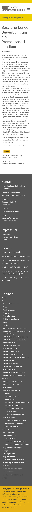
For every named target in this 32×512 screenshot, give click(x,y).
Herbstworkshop (11, 399)
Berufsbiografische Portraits (13, 463)
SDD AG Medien (8, 360)
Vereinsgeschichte (9, 310)
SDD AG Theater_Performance (14, 375)
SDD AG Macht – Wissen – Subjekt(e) (16, 357)
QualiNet (5, 378)
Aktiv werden (8, 387)
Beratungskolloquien (12, 405)
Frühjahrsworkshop (12, 396)
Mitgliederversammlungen (12, 447)
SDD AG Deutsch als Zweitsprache (15, 337)
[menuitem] (28, 8)
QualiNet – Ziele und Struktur (13, 381)
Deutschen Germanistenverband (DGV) (16, 256)
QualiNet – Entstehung (11, 384)
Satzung (6, 313)
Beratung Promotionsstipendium (12, 18)
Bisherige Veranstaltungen (15, 423)
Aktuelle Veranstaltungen (12, 469)
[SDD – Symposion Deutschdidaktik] (13, 8)
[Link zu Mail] (24, 510)
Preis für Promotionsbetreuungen (17, 444)
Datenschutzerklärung (10, 237)
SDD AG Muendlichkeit (11, 363)
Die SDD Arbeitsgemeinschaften (15, 328)
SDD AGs (5, 325)
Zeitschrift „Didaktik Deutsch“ (14, 460)
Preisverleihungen (9, 435)
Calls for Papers (8, 472)
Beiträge (5, 451)
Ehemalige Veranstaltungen (13, 475)
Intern (5, 322)
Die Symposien (8, 432)
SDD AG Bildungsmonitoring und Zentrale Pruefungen (16, 333)
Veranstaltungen (9, 417)
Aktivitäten (6, 429)
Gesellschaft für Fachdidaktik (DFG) (15, 267)
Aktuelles (5, 466)
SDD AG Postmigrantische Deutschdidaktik (12, 368)
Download (7, 151)
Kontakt (5, 240)
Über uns (5, 301)
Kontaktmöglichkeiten (11, 426)
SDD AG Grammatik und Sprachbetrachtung (11, 347)
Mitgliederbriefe (9, 457)
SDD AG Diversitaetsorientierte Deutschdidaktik (14, 341)
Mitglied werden (9, 316)
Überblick (8, 393)
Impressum (6, 234)
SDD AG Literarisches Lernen (13, 354)
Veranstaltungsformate (11, 390)
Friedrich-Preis (10, 438)
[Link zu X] (29, 510)
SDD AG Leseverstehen (11, 351)
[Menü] (28, 8)
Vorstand (6, 307)
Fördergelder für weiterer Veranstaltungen (14, 410)
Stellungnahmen (9, 454)
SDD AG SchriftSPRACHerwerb (14, 372)
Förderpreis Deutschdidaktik (15, 441)
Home (4, 298)
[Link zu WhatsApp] (26, 510)
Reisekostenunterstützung (15, 414)
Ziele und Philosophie (11, 304)
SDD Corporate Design (11, 319)
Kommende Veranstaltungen (15, 420)
